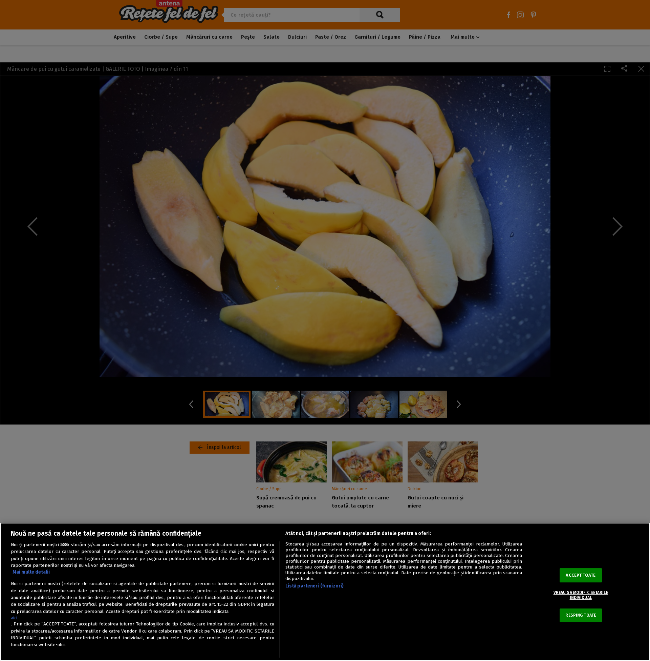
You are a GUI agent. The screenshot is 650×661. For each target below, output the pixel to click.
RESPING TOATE (580, 615)
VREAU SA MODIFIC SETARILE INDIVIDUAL (581, 595)
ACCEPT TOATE (580, 575)
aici (14, 618)
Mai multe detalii (31, 572)
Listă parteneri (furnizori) (314, 586)
